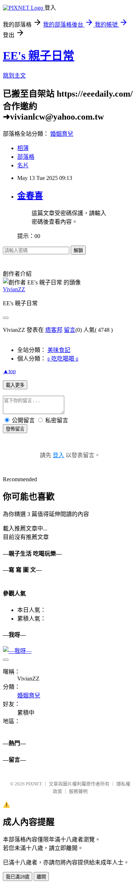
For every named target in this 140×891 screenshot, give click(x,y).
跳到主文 (14, 76)
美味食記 (58, 350)
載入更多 (15, 385)
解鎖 (78, 250)
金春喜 (30, 195)
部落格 (25, 157)
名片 (23, 165)
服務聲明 (78, 791)
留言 (69, 330)
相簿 (23, 148)
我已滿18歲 (17, 877)
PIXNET (34, 783)
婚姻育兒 (61, 134)
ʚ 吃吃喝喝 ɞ (62, 359)
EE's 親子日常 (38, 55)
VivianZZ (14, 289)
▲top (9, 371)
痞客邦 (53, 330)
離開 (41, 877)
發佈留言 (15, 429)
